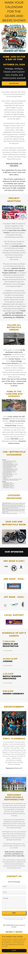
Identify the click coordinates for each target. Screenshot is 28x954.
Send (14, 913)
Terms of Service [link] (16, 919)
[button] (7, 650)
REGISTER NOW (14, 83)
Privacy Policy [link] (8, 919)
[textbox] (14, 886)
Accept (14, 950)
